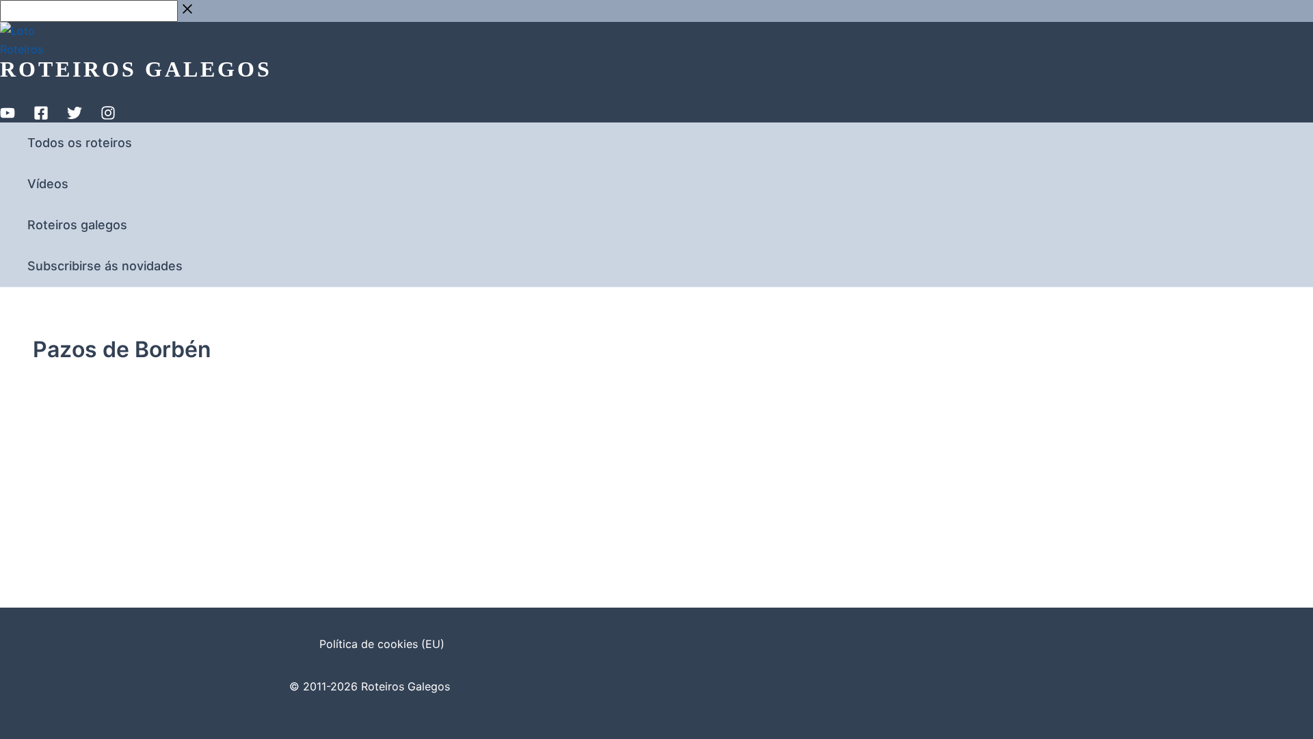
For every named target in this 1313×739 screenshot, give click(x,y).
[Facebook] (41, 116)
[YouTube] (7, 116)
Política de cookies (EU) (382, 644)
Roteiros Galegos (136, 69)
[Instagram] (108, 116)
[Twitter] (74, 116)
